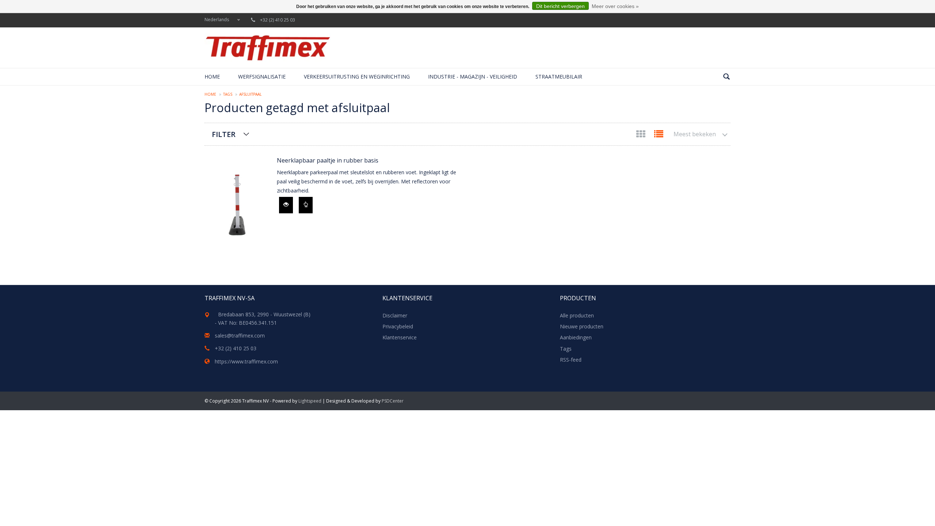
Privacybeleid (397, 326)
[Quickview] (286, 205)
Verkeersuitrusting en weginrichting (357, 76)
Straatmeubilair (558, 76)
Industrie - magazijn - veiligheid (472, 76)
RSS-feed (570, 359)
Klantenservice (399, 337)
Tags (227, 94)
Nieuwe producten (581, 326)
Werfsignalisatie (262, 76)
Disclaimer (394, 315)
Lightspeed (309, 401)
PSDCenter (393, 401)
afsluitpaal (250, 94)
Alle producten (577, 315)
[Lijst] (658, 135)
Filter (224, 134)
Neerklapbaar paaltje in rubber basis (327, 160)
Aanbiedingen (576, 337)
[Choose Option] (306, 205)
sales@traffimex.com (240, 335)
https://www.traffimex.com (246, 361)
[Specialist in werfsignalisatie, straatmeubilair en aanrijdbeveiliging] (268, 47)
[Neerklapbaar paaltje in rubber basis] (237, 201)
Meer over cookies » (615, 6)
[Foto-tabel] (641, 135)
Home (212, 76)
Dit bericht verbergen (560, 6)
